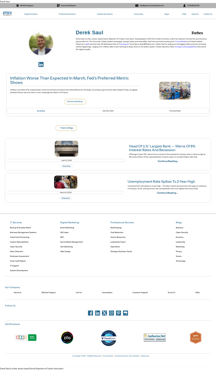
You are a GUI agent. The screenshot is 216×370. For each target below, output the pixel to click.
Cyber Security (16, 247)
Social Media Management (71, 242)
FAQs (184, 14)
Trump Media (180, 41)
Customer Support (140, 292)
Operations (115, 247)
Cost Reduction (116, 232)
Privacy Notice (108, 356)
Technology (180, 261)
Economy (180, 237)
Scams (179, 256)
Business (179, 228)
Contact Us (208, 14)
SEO (62, 237)
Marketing (180, 247)
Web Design (65, 251)
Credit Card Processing (19, 237)
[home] (7, 14)
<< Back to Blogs (66, 128)
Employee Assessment (19, 256)
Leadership (180, 242)
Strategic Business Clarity (121, 251)
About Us (195, 14)
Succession (124, 44)
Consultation (107, 292)
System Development (19, 270)
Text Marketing (66, 247)
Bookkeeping (116, 228)
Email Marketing (67, 228)
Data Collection (16, 251)
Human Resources (118, 237)
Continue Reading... (75, 101)
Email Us (171, 292)
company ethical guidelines (185, 47)
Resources (145, 356)
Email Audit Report (18, 261)
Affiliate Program (49, 292)
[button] (31, 14)
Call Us (79, 292)
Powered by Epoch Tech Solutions (127, 356)
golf (87, 44)
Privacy (179, 251)
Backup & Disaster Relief (20, 228)
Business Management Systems (23, 232)
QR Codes (64, 232)
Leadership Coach (118, 242)
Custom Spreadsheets (19, 242)
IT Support (14, 266)
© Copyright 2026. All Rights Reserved (86, 356)
